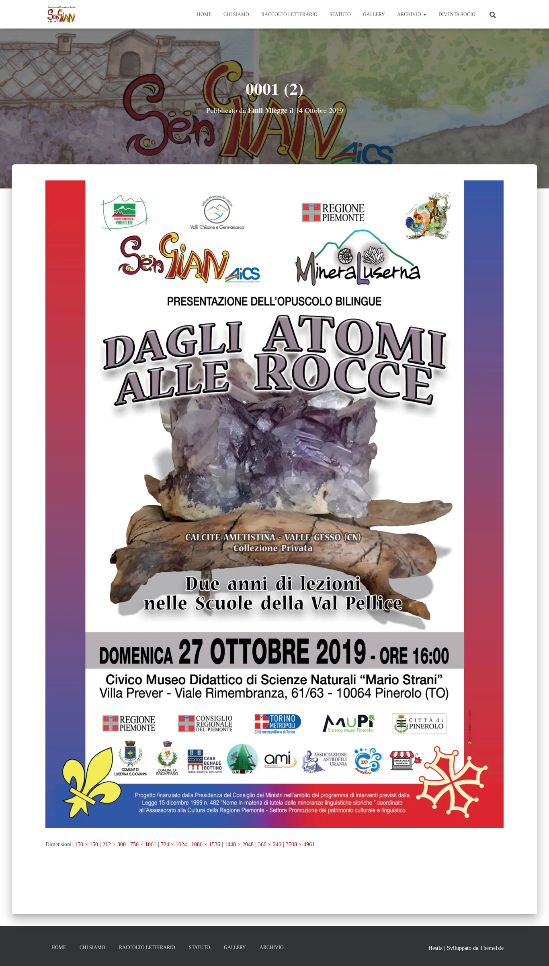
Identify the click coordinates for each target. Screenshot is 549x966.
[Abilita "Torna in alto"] (533, 950)
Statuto (340, 14)
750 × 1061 (143, 844)
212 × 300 (114, 844)
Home (204, 14)
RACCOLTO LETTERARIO (289, 14)
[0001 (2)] (274, 504)
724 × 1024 (174, 844)
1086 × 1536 (205, 844)
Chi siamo (236, 14)
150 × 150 (86, 844)
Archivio (409, 14)
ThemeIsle (492, 948)
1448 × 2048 (239, 844)
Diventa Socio (456, 14)
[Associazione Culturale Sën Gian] (61, 14)
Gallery (374, 14)
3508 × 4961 (300, 844)
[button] (424, 14)
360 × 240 (269, 844)
